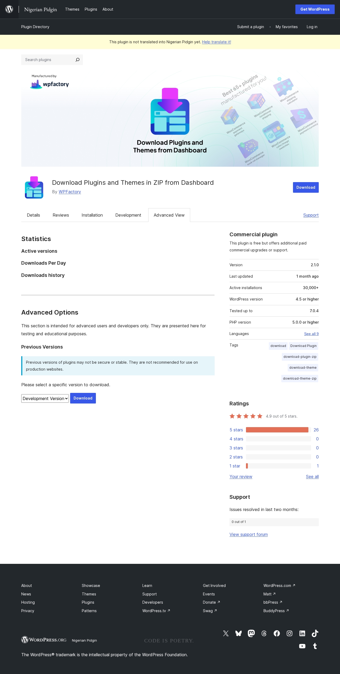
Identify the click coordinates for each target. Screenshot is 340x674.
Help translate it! (216, 42)
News (26, 594)
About (26, 585)
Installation (92, 215)
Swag (210, 610)
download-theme (303, 368)
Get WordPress (315, 9)
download (278, 346)
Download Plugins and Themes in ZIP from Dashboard (133, 182)
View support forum (249, 534)
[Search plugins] (77, 59)
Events (209, 594)
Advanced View (169, 215)
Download (305, 187)
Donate (211, 602)
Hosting (28, 602)
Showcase (91, 585)
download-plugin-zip (300, 357)
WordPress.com (280, 585)
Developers (152, 602)
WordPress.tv (156, 610)
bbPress (273, 602)
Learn (147, 585)
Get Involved (214, 585)
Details (33, 215)
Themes (89, 594)
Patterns (89, 610)
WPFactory (70, 191)
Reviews (61, 215)
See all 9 (311, 334)
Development (128, 215)
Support (311, 215)
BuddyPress (276, 610)
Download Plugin (303, 346)
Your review (241, 476)
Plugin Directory (35, 26)
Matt (270, 594)
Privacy (27, 610)
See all (312, 476)
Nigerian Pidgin (84, 640)
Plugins (88, 602)
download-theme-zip (300, 378)
